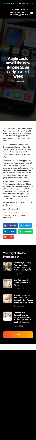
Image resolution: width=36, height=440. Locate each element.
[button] (32, 12)
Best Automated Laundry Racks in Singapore (21, 282)
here (9, 205)
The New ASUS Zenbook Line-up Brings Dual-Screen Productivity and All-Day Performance (23, 317)
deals (8, 218)
